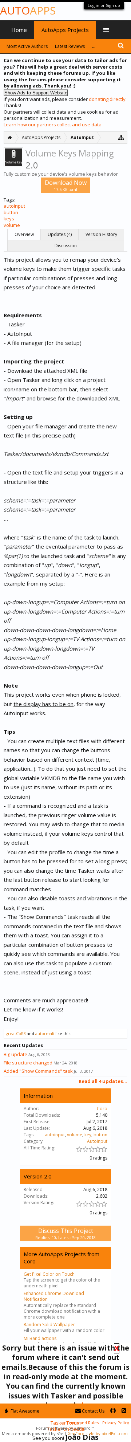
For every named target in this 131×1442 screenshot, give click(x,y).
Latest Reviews (70, 46)
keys (9, 218)
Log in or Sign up (104, 5)
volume (12, 225)
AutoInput (97, 1141)
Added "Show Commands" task (38, 1071)
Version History (101, 234)
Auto (28, 10)
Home (19, 29)
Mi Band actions (40, 1338)
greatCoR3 (16, 1033)
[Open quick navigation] (121, 137)
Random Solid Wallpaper (49, 1324)
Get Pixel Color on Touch (49, 1274)
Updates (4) (60, 234)
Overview (24, 234)
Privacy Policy (115, 1422)
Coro (102, 1108)
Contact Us (92, 1411)
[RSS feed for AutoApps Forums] (124, 1411)
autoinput (14, 206)
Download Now (66, 185)
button (11, 212)
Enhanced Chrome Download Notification (54, 1296)
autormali (44, 1033)
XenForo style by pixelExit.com (98, 1433)
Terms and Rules (82, 1422)
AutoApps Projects (65, 29)
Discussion (66, 246)
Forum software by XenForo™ (65, 1428)
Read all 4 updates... (103, 1081)
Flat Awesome (24, 1411)
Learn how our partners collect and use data (53, 124)
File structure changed (28, 1062)
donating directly (107, 99)
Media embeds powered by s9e (32, 1433)
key (87, 1135)
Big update (15, 1054)
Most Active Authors (27, 46)
